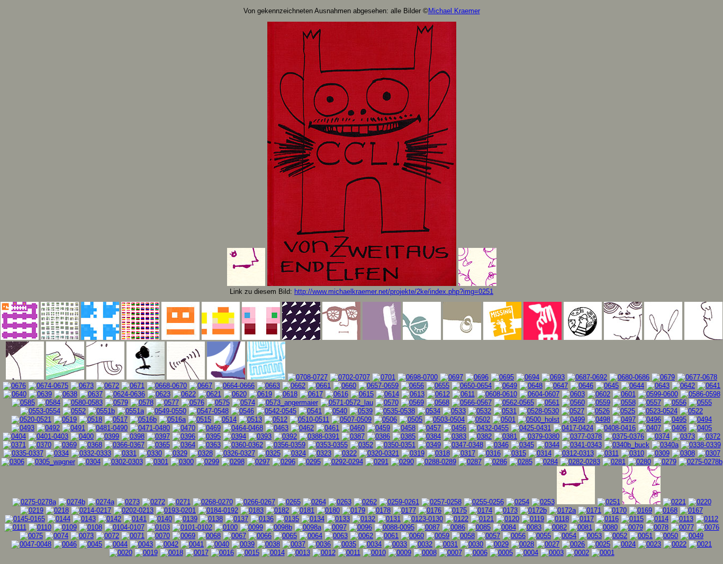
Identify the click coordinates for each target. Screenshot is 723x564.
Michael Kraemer (454, 11)
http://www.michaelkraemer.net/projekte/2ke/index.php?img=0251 (393, 291)
